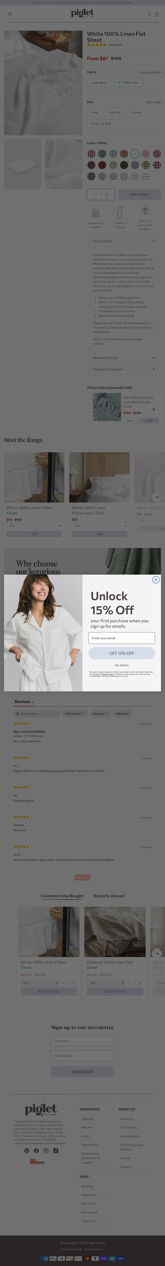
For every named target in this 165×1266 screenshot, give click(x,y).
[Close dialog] (155, 579)
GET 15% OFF (121, 653)
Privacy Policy (107, 674)
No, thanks (122, 665)
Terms (96, 674)
